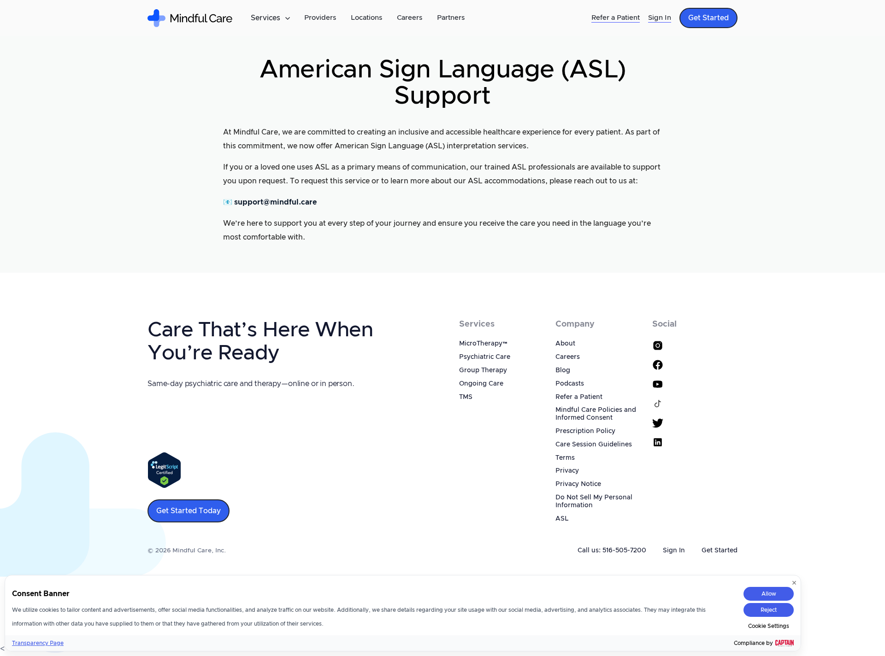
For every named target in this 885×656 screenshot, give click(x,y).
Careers (409, 17)
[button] (270, 18)
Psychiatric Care (484, 357)
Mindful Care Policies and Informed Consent (595, 414)
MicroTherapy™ (483, 343)
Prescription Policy (585, 431)
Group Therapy (483, 370)
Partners (451, 17)
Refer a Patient (615, 17)
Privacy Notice (578, 484)
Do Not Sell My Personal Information (593, 501)
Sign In (659, 17)
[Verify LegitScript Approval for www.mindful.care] (164, 470)
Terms (565, 458)
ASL (561, 518)
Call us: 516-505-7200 (612, 550)
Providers (320, 17)
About (565, 343)
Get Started (720, 550)
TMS (465, 397)
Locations (366, 17)
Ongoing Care (481, 384)
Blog (562, 370)
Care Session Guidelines (593, 444)
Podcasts (569, 384)
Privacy (567, 471)
